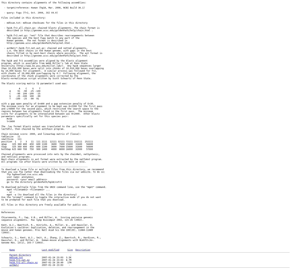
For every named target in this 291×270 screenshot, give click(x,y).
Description (82, 250)
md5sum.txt (16, 257)
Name (12, 250)
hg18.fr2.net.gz (19, 260)
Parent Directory (20, 255)
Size (70, 250)
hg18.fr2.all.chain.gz (23, 262)
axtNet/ (14, 265)
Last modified (50, 250)
